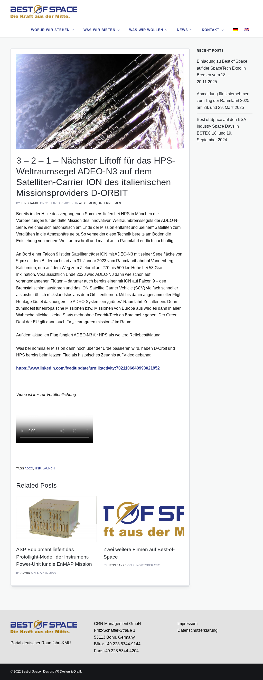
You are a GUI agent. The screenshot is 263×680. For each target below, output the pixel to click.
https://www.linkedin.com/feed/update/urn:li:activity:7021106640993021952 (88, 368)
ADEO (29, 468)
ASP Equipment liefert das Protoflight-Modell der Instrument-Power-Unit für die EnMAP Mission (54, 557)
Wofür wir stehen (50, 30)
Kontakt (210, 30)
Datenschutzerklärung (197, 630)
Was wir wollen (146, 30)
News (182, 30)
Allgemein (87, 203)
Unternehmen (109, 203)
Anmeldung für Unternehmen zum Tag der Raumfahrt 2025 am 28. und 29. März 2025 (223, 101)
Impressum (187, 623)
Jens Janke (30, 203)
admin (25, 572)
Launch (49, 468)
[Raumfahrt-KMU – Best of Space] (44, 11)
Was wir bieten (99, 30)
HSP (38, 468)
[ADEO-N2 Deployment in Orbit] (100, 100)
